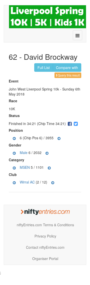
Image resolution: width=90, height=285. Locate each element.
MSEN (25, 167)
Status (15, 115)
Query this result (68, 75)
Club (13, 174)
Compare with (67, 67)
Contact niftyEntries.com (45, 247)
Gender (15, 145)
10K (12, 108)
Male (24, 152)
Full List (44, 67)
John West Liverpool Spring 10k (34, 89)
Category (17, 159)
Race (13, 100)
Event (14, 81)
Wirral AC (27, 182)
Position (16, 130)
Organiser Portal (45, 258)
